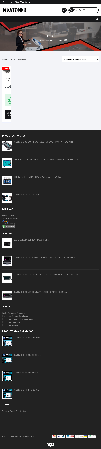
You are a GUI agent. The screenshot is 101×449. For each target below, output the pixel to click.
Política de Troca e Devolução (15, 316)
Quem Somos (8, 215)
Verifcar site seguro (10, 218)
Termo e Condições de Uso (14, 411)
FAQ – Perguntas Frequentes (14, 313)
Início (35, 40)
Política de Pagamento (11, 322)
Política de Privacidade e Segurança (17, 319)
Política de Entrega (10, 325)
